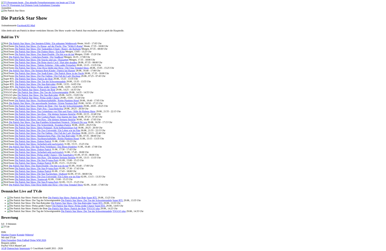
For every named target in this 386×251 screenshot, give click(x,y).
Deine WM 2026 (38, 240)
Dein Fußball (23, 240)
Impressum (24, 248)
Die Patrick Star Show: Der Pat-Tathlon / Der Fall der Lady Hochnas (47, 76)
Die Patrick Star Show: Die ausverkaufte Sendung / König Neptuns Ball (43, 103)
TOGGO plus (93, 208)
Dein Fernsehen (8, 240)
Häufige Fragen (8, 234)
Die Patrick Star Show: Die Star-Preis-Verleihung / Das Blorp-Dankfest (43, 146)
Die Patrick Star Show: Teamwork (31, 179)
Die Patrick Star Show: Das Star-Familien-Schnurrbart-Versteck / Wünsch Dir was (48, 122)
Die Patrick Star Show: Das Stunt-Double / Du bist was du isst (44, 54)
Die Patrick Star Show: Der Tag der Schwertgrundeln (40, 81)
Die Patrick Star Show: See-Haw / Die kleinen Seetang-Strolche (45, 114)
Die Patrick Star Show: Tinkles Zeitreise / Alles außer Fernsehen (45, 65)
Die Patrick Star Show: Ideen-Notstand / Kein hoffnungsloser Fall (46, 127)
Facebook (22, 25)
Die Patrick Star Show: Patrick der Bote (34, 78)
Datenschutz (13, 248)
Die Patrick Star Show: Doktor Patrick (33, 141)
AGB (3, 248)
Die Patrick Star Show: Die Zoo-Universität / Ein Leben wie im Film (47, 130)
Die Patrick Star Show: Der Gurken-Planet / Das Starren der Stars (46, 117)
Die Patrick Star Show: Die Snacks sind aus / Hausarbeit (41, 59)
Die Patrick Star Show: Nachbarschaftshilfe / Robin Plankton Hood (47, 100)
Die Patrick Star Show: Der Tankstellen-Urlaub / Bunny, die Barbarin (48, 49)
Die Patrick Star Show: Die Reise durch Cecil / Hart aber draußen (46, 62)
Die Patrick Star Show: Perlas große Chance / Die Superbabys (44, 155)
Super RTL (92, 197)
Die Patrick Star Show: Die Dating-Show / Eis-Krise (40, 51)
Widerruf (29, 234)
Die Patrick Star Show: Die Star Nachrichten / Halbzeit (41, 174)
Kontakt (20, 234)
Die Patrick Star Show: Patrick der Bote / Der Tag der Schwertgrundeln (49, 106)
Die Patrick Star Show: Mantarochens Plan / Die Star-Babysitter (45, 136)
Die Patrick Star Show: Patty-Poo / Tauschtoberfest (39, 108)
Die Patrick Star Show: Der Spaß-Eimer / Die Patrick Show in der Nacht (49, 73)
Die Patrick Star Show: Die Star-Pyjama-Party (37, 160)
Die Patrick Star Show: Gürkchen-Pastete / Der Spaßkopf (36, 57)
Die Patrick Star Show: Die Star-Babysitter (35, 84)
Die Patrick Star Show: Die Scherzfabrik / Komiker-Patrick (43, 125)
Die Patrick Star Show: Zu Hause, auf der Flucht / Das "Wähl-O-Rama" (49, 46)
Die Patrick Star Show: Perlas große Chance (36, 87)
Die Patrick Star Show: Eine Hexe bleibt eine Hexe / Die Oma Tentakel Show (52, 68)
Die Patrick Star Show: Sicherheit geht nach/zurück (39, 144)
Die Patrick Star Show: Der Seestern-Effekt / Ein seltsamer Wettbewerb (43, 43)
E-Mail (31, 25)
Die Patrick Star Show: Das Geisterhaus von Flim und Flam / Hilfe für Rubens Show (55, 111)
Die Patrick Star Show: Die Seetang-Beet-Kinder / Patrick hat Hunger (42, 70)
